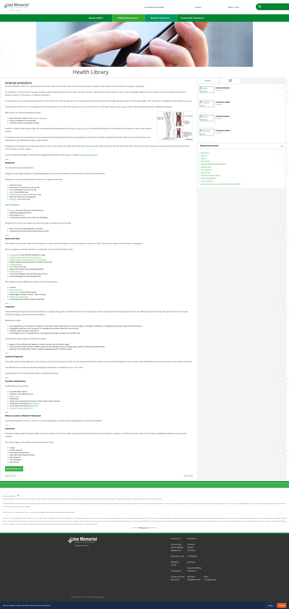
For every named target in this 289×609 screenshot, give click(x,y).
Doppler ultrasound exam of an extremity (25, 257)
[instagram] (204, 597)
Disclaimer (192, 539)
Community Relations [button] (192, 18)
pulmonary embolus (89, 155)
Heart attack (205, 161)
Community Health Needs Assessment (177, 547)
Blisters (12, 210)
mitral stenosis (83, 128)
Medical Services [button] (160, 18)
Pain (11, 192)
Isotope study (15, 292)
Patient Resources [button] (127, 18)
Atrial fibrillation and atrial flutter (213, 164)
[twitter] (210, 597)
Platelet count (206, 167)
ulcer (22, 215)
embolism (18, 101)
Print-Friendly (190, 79)
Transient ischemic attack (210, 175)
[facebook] (198, 597)
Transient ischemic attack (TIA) (21, 408)
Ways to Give (233, 7)
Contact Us (176, 539)
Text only (188, 475)
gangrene (34, 406)
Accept (281, 605)
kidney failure (34, 403)
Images (208, 80)
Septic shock (14, 396)
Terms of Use (84, 597)
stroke (81, 106)
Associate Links (177, 556)
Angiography (14, 255)
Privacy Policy (97, 597)
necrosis (187, 101)
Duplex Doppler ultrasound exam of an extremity (28, 260)
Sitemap (191, 562)
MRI (11, 267)
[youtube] (217, 597)
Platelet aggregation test (19, 297)
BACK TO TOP (11, 475)
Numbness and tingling (19, 194)
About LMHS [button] (95, 18)
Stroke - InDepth (207, 181)
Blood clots (205, 153)
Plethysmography (16, 271)
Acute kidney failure (208, 178)
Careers (198, 7)
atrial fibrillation (41, 118)
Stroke (203, 158)
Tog (230, 80)
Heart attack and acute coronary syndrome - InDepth (221, 184)
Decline (270, 605)
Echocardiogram (16, 264)
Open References (14, 468)
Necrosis (204, 155)
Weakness (13, 199)
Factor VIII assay (16, 290)
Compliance (176, 571)
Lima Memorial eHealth (154, 7)
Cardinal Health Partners (191, 547)
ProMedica (192, 556)
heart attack (122, 106)
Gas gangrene (206, 170)
